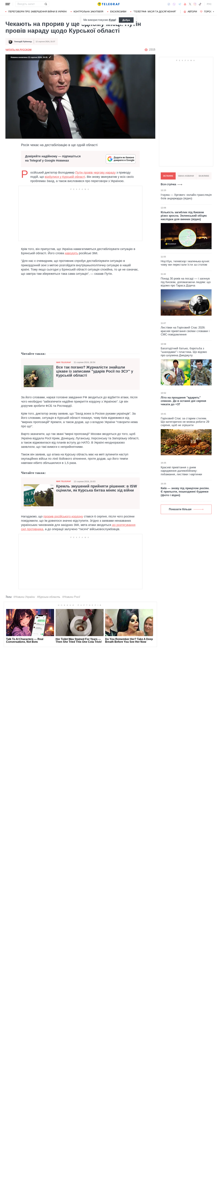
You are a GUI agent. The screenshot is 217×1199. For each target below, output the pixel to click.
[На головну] (108, 4)
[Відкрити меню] (8, 4)
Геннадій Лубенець (23, 42)
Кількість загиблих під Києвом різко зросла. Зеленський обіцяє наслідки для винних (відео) (184, 216)
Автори (192, 11)
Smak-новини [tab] (186, 176)
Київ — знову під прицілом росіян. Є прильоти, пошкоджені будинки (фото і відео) (185, 492)
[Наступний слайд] (213, 11)
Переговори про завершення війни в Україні (37, 11)
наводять (71, 253)
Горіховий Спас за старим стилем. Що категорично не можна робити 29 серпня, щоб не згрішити (185, 422)
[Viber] (174, 4)
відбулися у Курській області (65, 176)
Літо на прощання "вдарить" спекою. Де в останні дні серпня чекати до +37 (183, 401)
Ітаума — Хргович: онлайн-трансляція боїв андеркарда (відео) (186, 196)
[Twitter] (190, 4)
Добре (126, 20)
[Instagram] (194, 4)
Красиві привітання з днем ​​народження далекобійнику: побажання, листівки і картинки (181, 471)
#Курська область (48, 596)
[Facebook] (168, 4)
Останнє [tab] (168, 176)
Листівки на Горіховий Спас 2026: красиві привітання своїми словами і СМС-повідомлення (185, 331)
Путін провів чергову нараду (95, 172)
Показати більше (180, 509)
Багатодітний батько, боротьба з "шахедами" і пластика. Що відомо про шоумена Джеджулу (184, 352)
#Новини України (24, 596)
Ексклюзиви (118, 11)
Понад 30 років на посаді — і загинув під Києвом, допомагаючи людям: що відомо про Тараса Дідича (186, 282)
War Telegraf (63, 362)
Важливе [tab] (204, 176)
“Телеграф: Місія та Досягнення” (154, 11)
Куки (112, 19)
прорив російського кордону (63, 516)
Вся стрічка (168, 184)
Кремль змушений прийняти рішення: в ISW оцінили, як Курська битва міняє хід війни (96, 488)
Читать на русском (18, 49)
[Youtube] (185, 4)
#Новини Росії (71, 596)
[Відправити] (45, 4)
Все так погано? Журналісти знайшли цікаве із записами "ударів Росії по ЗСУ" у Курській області (94, 371)
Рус (209, 4)
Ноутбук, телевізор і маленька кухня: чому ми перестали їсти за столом (185, 263)
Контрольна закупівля (88, 11)
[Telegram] (179, 4)
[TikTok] (200, 4)
